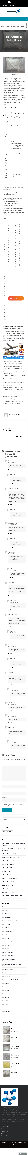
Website (4, 797)
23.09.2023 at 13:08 (14, 539)
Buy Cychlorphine (6, 917)
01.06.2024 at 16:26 (14, 602)
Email (3, 790)
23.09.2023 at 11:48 (12, 524)
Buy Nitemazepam (7, 990)
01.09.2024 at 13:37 (14, 632)
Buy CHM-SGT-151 (7, 997)
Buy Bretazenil (6, 983)
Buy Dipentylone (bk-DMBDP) (10, 980)
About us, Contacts (5, 1126)
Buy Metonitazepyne (7, 969)
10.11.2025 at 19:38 (12, 728)
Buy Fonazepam (6, 993)
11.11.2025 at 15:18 (14, 742)
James (10, 702)
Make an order (4, 1131)
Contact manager (5, 1129)
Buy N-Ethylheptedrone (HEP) (14, 895)
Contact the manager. (8, 326)
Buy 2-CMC (5, 910)
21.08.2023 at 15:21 (14, 511)
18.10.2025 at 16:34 (14, 690)
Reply (11, 469)
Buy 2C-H (9, 868)
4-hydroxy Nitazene (7, 1011)
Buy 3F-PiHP (5, 927)
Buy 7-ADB (5, 1004)
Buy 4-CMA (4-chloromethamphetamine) (12, 934)
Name (3, 783)
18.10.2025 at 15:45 (12, 673)
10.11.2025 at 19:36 (12, 704)
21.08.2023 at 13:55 (12, 489)
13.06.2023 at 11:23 (14, 476)
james (9, 715)
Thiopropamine (6, 1007)
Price (2, 1133)
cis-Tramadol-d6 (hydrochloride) (10, 941)
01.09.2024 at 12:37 (12, 615)
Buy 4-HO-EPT (6, 924)
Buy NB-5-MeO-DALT (7, 952)
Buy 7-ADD (5, 1000)
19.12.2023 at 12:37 (14, 570)
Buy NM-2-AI (5, 945)
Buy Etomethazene (7, 973)
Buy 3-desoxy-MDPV (7, 931)
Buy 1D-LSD (10, 881)
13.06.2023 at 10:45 (12, 462)
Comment (4, 765)
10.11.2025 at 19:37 (12, 716)
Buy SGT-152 (5, 948)
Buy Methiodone (11, 875)
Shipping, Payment (5, 1136)
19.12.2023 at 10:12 (12, 553)
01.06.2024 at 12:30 (12, 584)
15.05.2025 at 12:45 (14, 660)
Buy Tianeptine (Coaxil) (13, 854)
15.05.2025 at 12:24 (12, 646)
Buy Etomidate (6, 976)
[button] (26, 19)
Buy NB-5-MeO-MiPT (7, 955)
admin (18, 414)
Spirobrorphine (11, 861)
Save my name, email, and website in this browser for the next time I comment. (14, 805)
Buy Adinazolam (6, 987)
